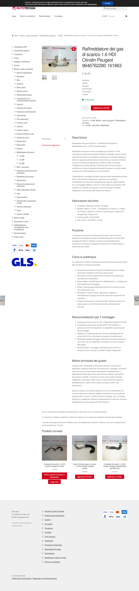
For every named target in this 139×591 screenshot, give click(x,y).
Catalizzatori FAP (20, 47)
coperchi (20, 104)
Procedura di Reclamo (53, 545)
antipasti (20, 83)
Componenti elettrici (21, 50)
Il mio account (50, 536)
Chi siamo (48, 524)
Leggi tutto (54, 482)
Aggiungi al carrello (101, 108)
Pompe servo (21, 141)
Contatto (48, 532)
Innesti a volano (23, 130)
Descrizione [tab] (46, 139)
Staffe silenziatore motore (26, 190)
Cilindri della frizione (24, 95)
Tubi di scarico (22, 197)
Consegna (58, 16)
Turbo (19, 210)
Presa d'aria (21, 145)
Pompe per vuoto (23, 137)
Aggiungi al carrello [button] (84, 477)
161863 (88, 125)
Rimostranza (49, 553)
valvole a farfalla (23, 214)
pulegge (20, 148)
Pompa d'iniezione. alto (25, 134)
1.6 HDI (60, 35)
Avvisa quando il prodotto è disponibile (54, 476)
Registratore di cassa (53, 549)
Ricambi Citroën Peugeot (54, 511)
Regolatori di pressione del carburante (27, 171)
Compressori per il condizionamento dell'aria (26, 99)
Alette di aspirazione (24, 72)
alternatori (20, 76)
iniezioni (20, 126)
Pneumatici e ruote (21, 221)
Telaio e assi (18, 237)
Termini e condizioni (27, 16)
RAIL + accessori (23, 167)
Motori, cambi (19, 218)
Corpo (16, 58)
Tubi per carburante (24, 206)
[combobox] (114, 8)
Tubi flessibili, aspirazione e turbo (26, 202)
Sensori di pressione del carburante (26, 185)
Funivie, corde (22, 123)
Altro (18, 80)
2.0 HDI (21, 163)
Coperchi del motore (24, 108)
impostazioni (92, 4)
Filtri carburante (22, 119)
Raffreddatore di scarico (47, 35)
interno (17, 65)
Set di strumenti (20, 233)
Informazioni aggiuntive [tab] (51, 145)
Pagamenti (49, 540)
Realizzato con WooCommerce (45, 578)
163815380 (95, 125)
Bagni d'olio (21, 87)
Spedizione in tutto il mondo (55, 557)
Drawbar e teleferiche (22, 61)
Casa (14, 16)
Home (16, 35)
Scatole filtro (21, 180)
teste (18, 193)
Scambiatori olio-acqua (25, 176)
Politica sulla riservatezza (54, 515)
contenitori (18, 54)
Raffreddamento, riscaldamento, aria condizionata (21, 227)
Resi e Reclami (44, 16)
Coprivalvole (21, 115)
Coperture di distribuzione (26, 112)
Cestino (48, 519)
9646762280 (104, 125)
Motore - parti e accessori (29, 35)
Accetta (107, 3)
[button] (73, 49)
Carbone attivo (22, 91)
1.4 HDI (21, 156)
